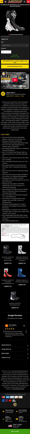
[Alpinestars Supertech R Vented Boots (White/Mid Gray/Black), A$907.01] (22, 250)
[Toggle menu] (1, 1)
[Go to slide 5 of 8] (16, 34)
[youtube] (10, 400)
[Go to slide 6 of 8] (18, 34)
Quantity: (3, 48)
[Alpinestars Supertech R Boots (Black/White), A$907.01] (15, 296)
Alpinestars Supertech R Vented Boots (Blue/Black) (22, 281)
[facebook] (3, 400)
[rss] (14, 400)
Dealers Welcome (18, 388)
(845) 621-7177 (10, 96)
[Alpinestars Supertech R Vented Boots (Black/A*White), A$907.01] (8, 250)
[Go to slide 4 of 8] (14, 34)
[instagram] (7, 400)
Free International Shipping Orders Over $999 (15, 61)
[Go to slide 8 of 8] (21, 34)
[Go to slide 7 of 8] (20, 34)
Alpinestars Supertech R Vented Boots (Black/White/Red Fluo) (8, 282)
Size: (2, 42)
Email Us (17, 96)
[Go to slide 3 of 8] (12, 34)
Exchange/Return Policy (14, 66)
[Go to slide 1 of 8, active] (8, 34)
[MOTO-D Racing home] (15, 1)
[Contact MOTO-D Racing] (24, 1)
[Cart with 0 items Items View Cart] (28, 1)
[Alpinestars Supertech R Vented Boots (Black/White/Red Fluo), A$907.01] (8, 273)
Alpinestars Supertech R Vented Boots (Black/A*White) (8, 259)
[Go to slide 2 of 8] (10, 34)
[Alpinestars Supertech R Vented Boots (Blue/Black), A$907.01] (22, 273)
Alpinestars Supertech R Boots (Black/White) (15, 304)
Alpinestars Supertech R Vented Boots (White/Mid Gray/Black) (22, 259)
